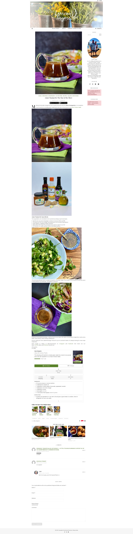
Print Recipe (64, 103)
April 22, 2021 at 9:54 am (41, 462)
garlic (39, 418)
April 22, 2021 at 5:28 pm (44, 473)
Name (33, 487)
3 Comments (62, 100)
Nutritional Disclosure (67, 530)
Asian (40, 95)
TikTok (36, 345)
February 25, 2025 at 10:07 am (42, 451)
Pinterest (46, 345)
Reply (83, 450)
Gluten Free (59, 95)
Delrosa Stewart (41, 461)
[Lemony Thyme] (66, 15)
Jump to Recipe (54, 103)
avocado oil (34, 418)
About (64, 28)
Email (33, 493)
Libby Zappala (36, 420)
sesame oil (61, 418)
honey (47, 418)
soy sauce (66, 418)
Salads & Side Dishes (73, 95)
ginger (43, 418)
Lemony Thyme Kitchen (74, 28)
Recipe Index (55, 28)
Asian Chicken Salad (76, 107)
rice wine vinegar (53, 418)
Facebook (70, 343)
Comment (34, 507)
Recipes (65, 95)
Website (34, 498)
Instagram (61, 343)
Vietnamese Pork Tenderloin (55, 437)
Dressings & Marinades (48, 95)
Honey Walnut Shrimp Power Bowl (39, 438)
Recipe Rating (35, 503)
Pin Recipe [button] (71, 365)
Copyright (61, 530)
